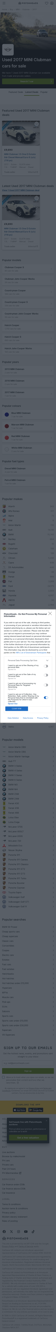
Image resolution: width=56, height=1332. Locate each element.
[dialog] (28, 666)
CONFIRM (16, 709)
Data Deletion (13, 718)
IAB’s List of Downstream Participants (31, 653)
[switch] (46, 666)
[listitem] (28, 660)
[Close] (50, 614)
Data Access (28, 718)
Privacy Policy (42, 718)
